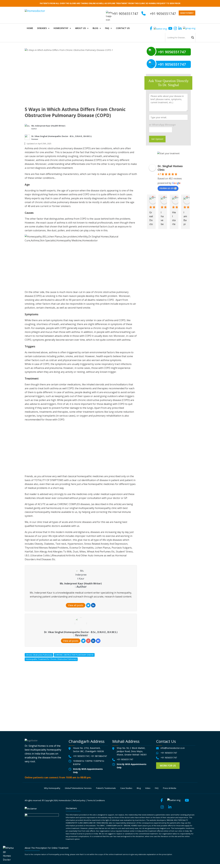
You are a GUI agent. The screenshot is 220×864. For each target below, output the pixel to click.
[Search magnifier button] (192, 37)
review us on (166, 188)
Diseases (42, 28)
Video (147, 788)
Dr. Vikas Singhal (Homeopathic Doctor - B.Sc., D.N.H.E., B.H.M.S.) (61, 136)
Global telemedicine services (78, 788)
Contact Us (123, 28)
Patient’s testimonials (106, 788)
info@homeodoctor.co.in (173, 748)
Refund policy (79, 800)
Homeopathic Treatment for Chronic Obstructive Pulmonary (51, 659)
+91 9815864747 (99, 756)
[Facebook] (98, 641)
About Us (80, 28)
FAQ (107, 28)
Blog (95, 28)
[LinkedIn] (93, 605)
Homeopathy (61, 28)
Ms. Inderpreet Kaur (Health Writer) (48, 125)
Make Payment (187, 13)
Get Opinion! (157, 139)
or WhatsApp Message (162, 124)
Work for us (168, 765)
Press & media (169, 788)
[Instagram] (88, 641)
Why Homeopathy (52, 788)
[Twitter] (88, 605)
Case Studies (126, 788)
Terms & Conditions (96, 800)
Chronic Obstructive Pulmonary (39, 655)
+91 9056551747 (163, 13)
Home (30, 28)
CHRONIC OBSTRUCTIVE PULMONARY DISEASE (74, 655)
